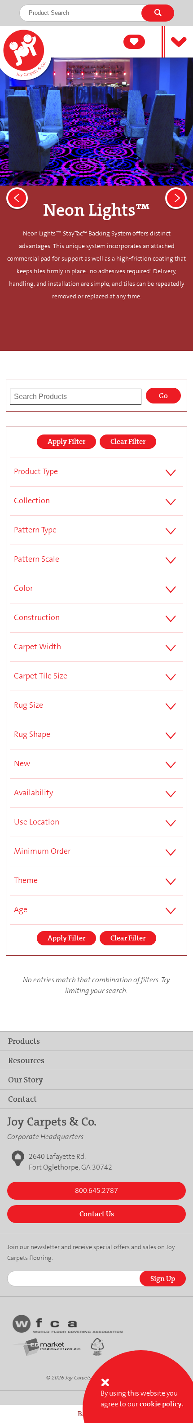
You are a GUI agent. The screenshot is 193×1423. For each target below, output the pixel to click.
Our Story (25, 1079)
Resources (26, 1060)
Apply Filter (66, 441)
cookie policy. (162, 1404)
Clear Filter (127, 441)
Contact (22, 1099)
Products (24, 1041)
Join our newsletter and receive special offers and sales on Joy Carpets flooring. (91, 1252)
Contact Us (96, 1214)
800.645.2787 (96, 1190)
